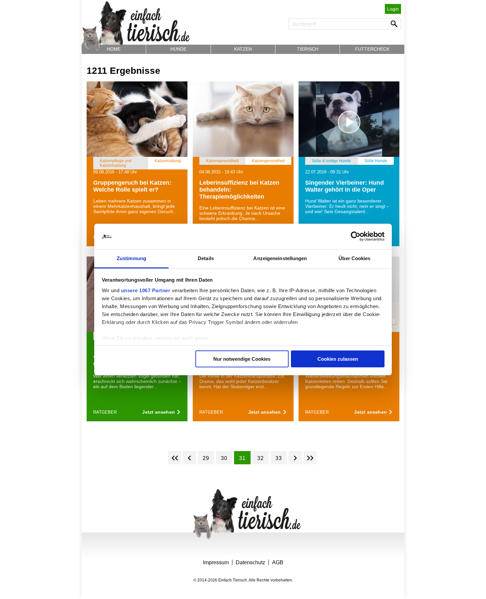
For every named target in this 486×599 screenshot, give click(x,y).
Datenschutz (250, 562)
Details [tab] (206, 258)
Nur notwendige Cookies (241, 359)
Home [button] (114, 49)
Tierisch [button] (307, 49)
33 (278, 458)
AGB (277, 562)
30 (224, 458)
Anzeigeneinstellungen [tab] (280, 258)
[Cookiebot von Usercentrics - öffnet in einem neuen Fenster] (356, 237)
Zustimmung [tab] (131, 258)
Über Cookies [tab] (354, 258)
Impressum (216, 562)
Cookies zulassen (337, 359)
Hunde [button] (178, 49)
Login (393, 9)
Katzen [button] (243, 49)
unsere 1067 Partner (146, 290)
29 (206, 458)
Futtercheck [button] (372, 49)
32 (260, 458)
